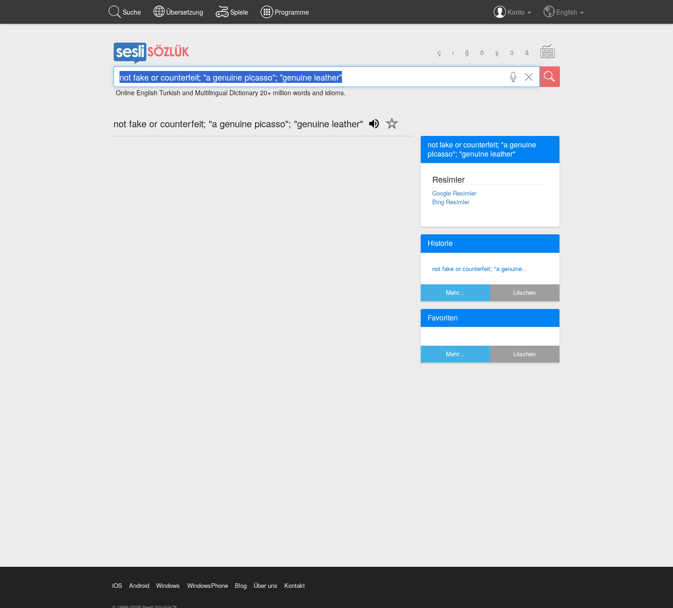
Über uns (265, 585)
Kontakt (294, 585)
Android (139, 585)
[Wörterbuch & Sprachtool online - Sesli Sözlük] (152, 61)
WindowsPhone (207, 585)
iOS (117, 585)
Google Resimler (454, 193)
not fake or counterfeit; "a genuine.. (479, 268)
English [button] (567, 11)
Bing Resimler (450, 201)
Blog (241, 585)
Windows (168, 585)
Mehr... (455, 292)
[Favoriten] (389, 128)
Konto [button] (517, 11)
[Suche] (550, 76)
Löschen (524, 292)
